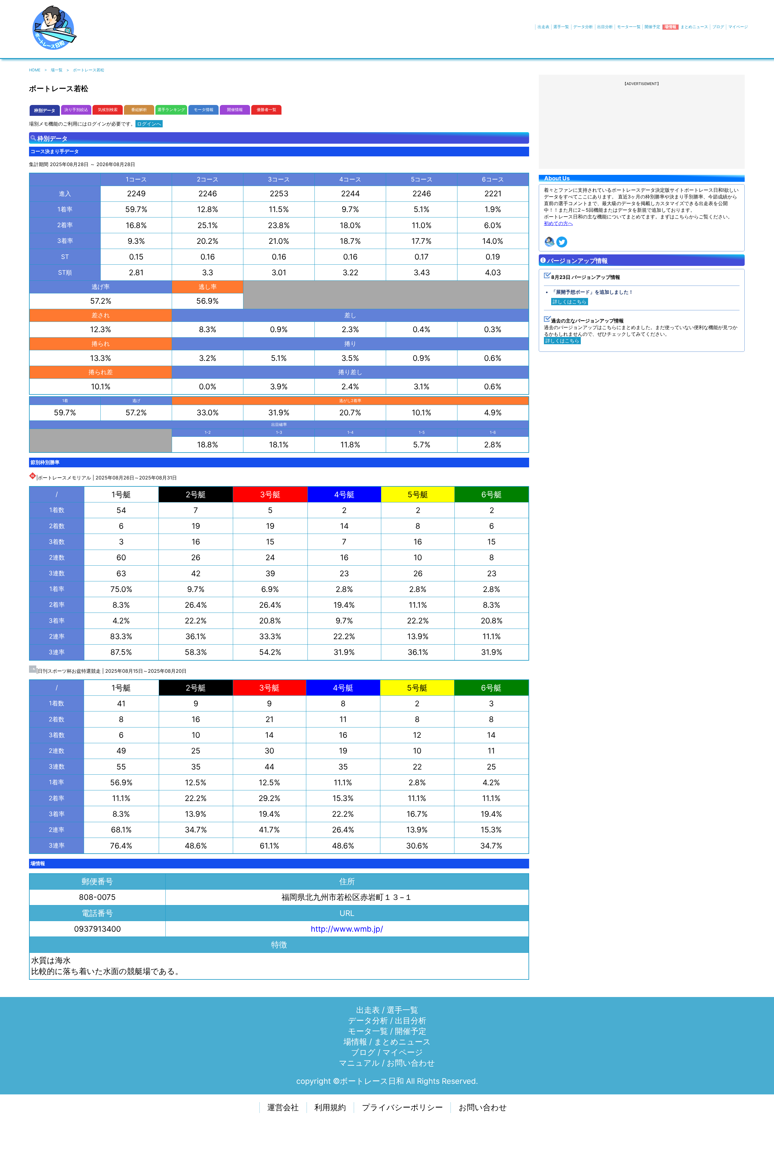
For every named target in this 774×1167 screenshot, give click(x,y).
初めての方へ (558, 223)
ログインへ (149, 124)
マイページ (738, 27)
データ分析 (583, 27)
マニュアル (359, 1062)
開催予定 (652, 27)
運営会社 (283, 1107)
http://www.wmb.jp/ (347, 928)
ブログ (718, 27)
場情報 (670, 27)
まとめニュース (694, 27)
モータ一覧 (368, 1031)
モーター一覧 (629, 27)
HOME (35, 70)
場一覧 (57, 70)
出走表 (543, 27)
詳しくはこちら (570, 302)
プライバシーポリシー (402, 1107)
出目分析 (605, 27)
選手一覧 (561, 27)
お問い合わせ (411, 1062)
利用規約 (330, 1107)
